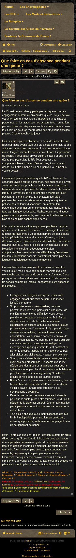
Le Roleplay (13, 21)
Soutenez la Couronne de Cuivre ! (27, 36)
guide (40, 472)
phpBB (28, 541)
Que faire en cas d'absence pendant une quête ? (35, 63)
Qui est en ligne (11, 521)
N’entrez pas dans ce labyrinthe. (37, 556)
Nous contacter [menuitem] (49, 533)
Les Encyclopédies (33, 6)
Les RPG (10, 14)
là (12, 478)
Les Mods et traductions (43, 14)
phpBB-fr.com (42, 544)
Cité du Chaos (41, 481)
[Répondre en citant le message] (56, 81)
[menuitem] (11, 44)
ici (47, 475)
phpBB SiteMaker (37, 547)
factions (6, 484)
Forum (8, 6)
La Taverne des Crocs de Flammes (28, 28)
